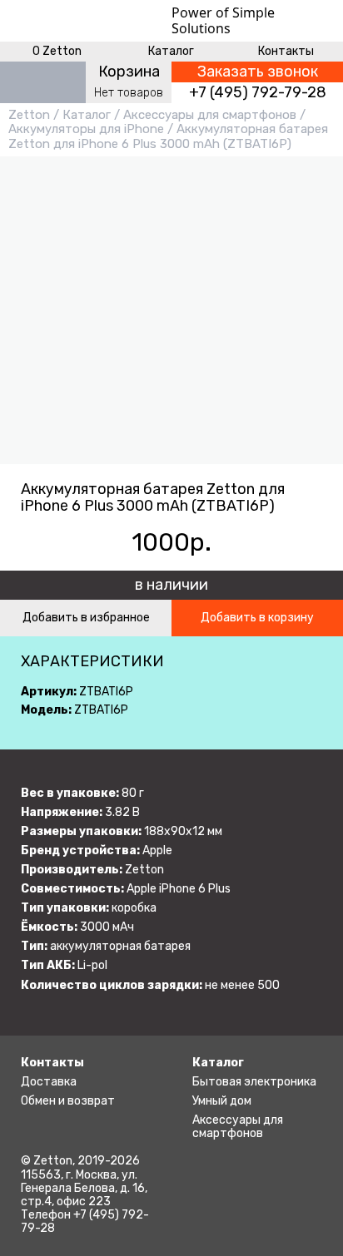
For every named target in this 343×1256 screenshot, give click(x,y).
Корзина (129, 71)
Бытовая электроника (254, 1082)
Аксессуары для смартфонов (209, 114)
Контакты (286, 51)
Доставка (49, 1082)
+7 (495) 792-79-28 (257, 92)
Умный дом (221, 1101)
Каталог (171, 51)
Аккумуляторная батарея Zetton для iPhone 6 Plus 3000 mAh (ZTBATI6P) (168, 136)
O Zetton (57, 51)
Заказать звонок (257, 72)
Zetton (29, 114)
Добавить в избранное (86, 618)
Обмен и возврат (68, 1101)
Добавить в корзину (257, 618)
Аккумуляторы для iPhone (86, 128)
